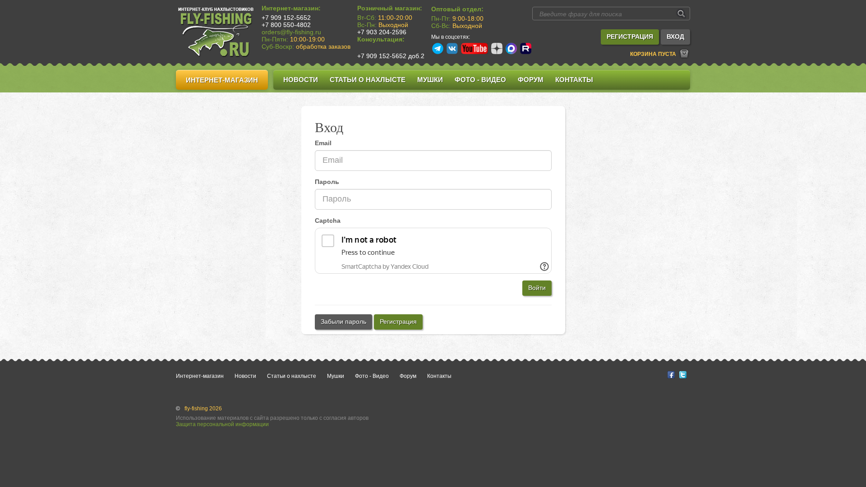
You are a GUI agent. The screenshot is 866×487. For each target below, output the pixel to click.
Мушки (430, 79)
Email (323, 143)
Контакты (574, 79)
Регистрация (398, 321)
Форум (531, 79)
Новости (300, 79)
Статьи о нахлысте (367, 79)
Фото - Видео (480, 79)
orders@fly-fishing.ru (291, 32)
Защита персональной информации (222, 424)
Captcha (328, 220)
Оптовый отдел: (457, 9)
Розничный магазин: (389, 8)
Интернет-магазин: (291, 8)
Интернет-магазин (222, 80)
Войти (537, 287)
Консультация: (381, 39)
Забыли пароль (343, 321)
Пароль (327, 181)
